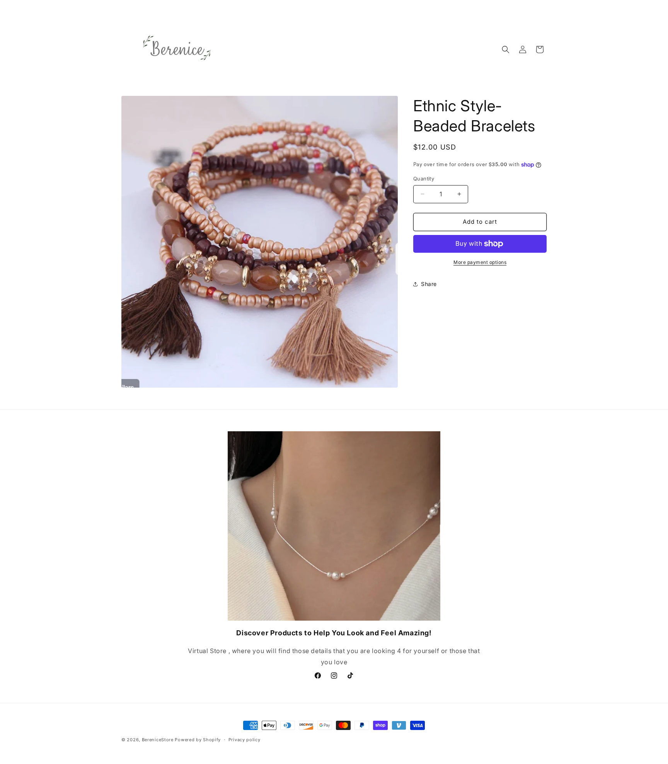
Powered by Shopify (198, 739)
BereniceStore (158, 739)
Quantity (423, 178)
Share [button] (429, 284)
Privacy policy (244, 739)
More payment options (479, 262)
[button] (505, 49)
